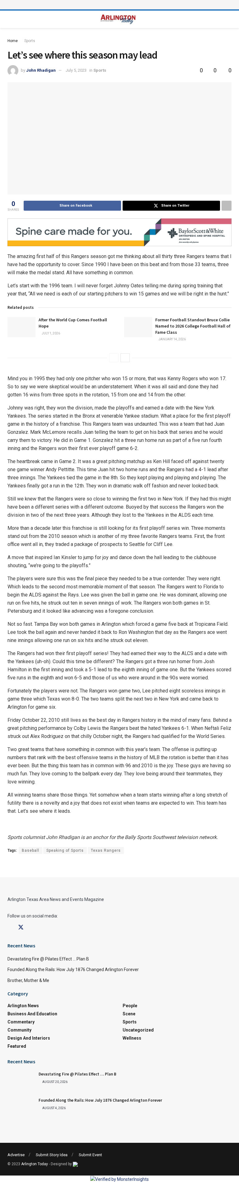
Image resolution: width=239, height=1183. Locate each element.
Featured (16, 1046)
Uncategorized (138, 1029)
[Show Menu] (119, 4)
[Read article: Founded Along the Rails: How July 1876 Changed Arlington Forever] (21, 1108)
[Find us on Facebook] (9, 927)
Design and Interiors (28, 1038)
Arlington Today (34, 1164)
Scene (129, 1013)
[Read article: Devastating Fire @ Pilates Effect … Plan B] (21, 1081)
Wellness (132, 1038)
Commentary (21, 1021)
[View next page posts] (125, 357)
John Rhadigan (41, 70)
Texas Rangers (106, 850)
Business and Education (32, 1013)
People (130, 1005)
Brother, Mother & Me (28, 980)
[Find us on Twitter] (21, 927)
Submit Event (90, 1154)
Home (12, 41)
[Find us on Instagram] (32, 927)
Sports (29, 41)
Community (19, 1029)
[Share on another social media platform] (227, 206)
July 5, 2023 (76, 70)
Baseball (30, 850)
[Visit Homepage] (118, 19)
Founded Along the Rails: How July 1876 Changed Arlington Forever (73, 969)
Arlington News (23, 1005)
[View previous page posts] (114, 357)
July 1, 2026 (50, 333)
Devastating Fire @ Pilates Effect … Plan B (48, 958)
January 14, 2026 (172, 339)
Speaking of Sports (65, 850)
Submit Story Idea (52, 1154)
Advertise (16, 1154)
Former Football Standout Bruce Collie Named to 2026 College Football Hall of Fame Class (193, 326)
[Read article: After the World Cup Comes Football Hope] (21, 327)
